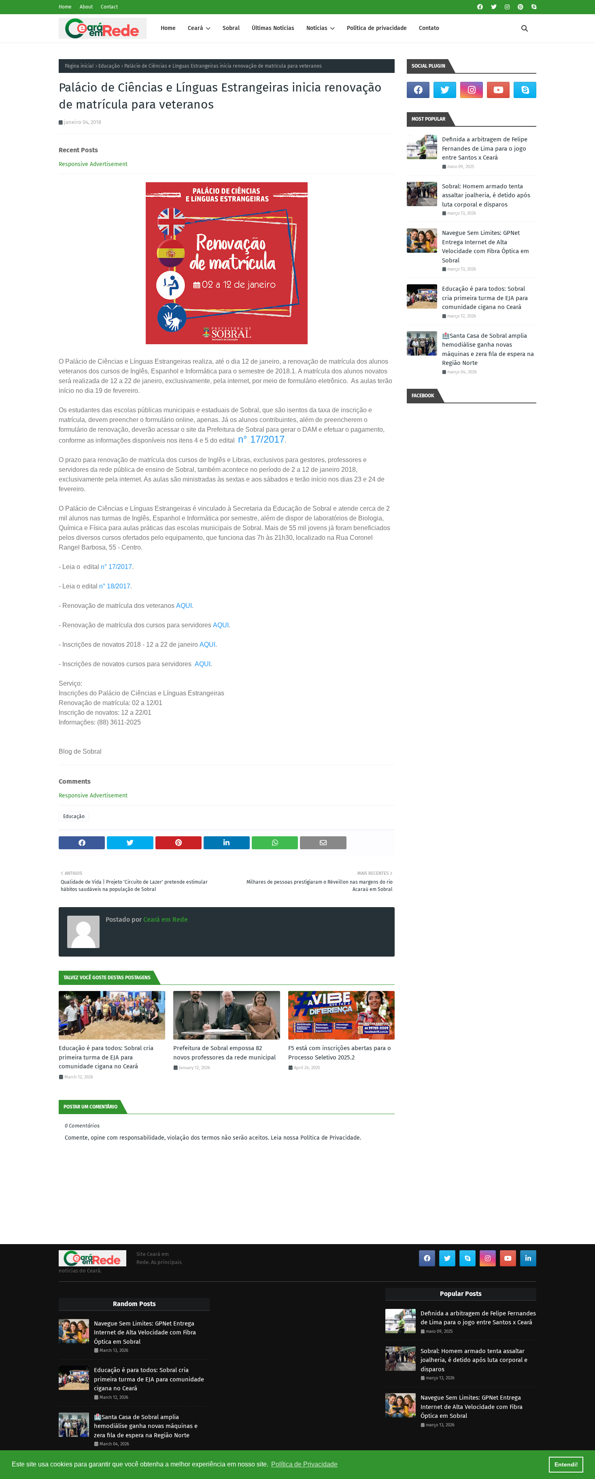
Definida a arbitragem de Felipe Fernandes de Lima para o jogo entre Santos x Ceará (484, 148)
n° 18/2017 (114, 586)
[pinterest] (520, 7)
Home (65, 7)
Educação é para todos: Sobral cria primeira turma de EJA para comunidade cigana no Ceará (106, 1057)
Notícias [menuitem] (316, 28)
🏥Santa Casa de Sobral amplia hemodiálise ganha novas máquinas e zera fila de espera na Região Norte (488, 349)
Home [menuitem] (168, 28)
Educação (109, 66)
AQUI (184, 605)
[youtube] (498, 90)
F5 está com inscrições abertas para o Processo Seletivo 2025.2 (339, 1052)
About (86, 7)
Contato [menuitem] (429, 28)
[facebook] (480, 7)
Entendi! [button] (566, 1464)
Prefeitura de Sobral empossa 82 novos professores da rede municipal (224, 1052)
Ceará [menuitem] (195, 28)
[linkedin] (528, 1258)
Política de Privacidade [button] (304, 1464)
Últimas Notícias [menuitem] (273, 28)
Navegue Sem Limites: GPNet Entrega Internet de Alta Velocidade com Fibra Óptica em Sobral (485, 246)
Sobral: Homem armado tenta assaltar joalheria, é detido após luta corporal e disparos (486, 195)
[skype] (532, 7)
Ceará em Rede (165, 919)
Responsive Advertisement (93, 164)
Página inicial (79, 66)
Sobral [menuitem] (231, 28)
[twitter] (494, 7)
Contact (109, 7)
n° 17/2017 (261, 439)
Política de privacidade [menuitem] (377, 28)
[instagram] (507, 7)
